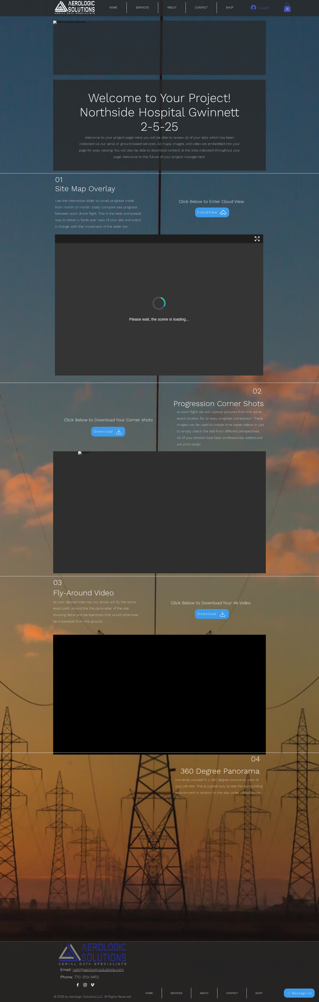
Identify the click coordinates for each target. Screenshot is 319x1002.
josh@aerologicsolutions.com (98, 969)
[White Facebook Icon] (77, 984)
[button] (287, 7)
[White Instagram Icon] (85, 984)
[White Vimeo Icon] (92, 984)
